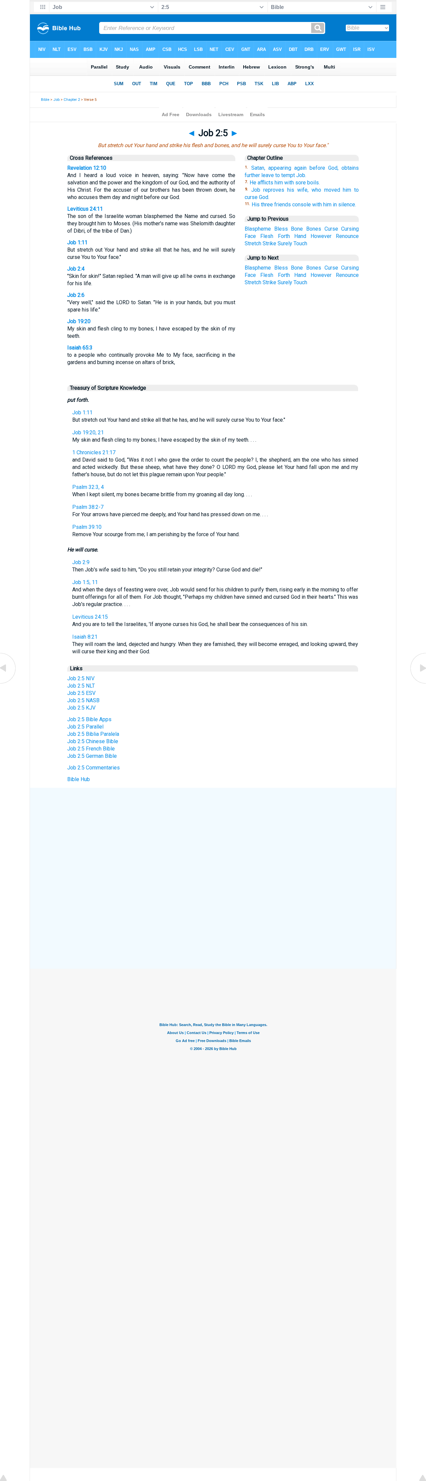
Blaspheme (258, 229)
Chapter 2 (72, 100)
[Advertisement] (213, 836)
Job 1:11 (77, 242)
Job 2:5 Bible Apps (89, 719)
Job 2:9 (81, 562)
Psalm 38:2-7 (88, 507)
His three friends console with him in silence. (304, 204)
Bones (313, 229)
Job (56, 100)
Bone (297, 229)
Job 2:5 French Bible (91, 748)
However (321, 236)
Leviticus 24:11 (85, 209)
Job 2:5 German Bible (92, 756)
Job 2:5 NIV (81, 678)
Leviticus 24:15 (90, 617)
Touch (300, 243)
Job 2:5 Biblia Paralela (93, 734)
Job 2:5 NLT (81, 686)
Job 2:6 (76, 295)
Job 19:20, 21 (88, 432)
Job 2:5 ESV (81, 693)
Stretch (253, 243)
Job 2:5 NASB (83, 700)
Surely (285, 243)
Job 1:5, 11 (85, 582)
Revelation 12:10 (86, 168)
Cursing (350, 229)
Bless (281, 229)
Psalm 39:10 (87, 527)
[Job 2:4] (8, 683)
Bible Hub (78, 779)
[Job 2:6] (417, 683)
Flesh (266, 236)
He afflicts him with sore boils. (285, 182)
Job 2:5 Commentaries (93, 767)
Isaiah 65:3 (80, 347)
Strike (269, 243)
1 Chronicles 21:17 (93, 452)
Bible (45, 100)
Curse (331, 229)
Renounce (347, 236)
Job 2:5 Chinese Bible (92, 741)
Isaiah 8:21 (85, 637)
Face (250, 236)
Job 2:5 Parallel (85, 727)
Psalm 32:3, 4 (88, 487)
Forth (284, 236)
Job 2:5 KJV (81, 708)
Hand (300, 236)
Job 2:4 (76, 269)
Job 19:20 (79, 321)
